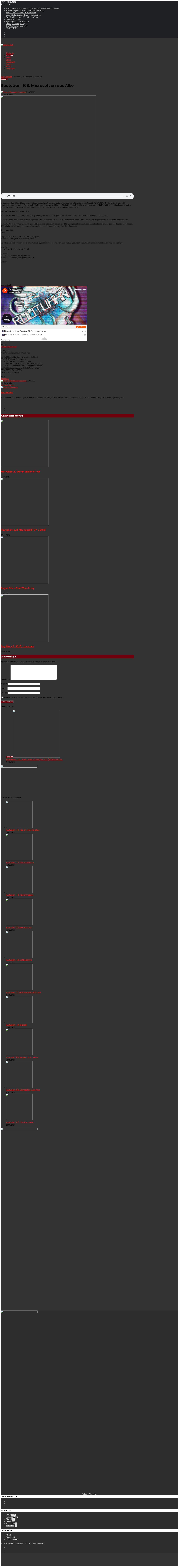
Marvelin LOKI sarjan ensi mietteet (20, 471)
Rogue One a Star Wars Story (17, 588)
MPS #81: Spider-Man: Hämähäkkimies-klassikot (25, 10)
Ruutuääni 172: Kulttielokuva (19, 959)
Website (4, 693)
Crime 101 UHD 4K (14, 19)
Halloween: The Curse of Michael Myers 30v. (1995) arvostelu (34, 759)
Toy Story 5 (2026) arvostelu (17, 646)
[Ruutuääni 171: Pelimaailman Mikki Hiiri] (19, 990)
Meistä (8, 66)
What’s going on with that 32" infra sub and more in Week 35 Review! (33, 8)
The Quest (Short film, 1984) (17, 26)
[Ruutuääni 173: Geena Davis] (19, 925)
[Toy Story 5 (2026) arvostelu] (24, 641)
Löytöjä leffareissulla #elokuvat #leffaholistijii (23, 15)
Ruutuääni (22, 92)
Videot (8, 57)
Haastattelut (10, 62)
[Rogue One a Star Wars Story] (24, 583)
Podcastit (9, 55)
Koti (2, 77)
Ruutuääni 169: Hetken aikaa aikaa (22, 1057)
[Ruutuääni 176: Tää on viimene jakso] (19, 827)
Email (4, 688)
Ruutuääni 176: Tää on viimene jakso (22, 830)
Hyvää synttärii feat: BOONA (17, 21)
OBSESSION (11, 28)
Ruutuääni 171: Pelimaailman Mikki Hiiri (23, 992)
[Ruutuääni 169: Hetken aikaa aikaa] (19, 1055)
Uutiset (8, 64)
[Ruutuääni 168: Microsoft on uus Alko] (19, 1087)
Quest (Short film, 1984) (15, 24)
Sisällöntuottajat (12, 1539)
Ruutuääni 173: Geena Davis (19, 927)
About (8, 1535)
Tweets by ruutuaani (9, 346)
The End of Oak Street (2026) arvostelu (21, 13)
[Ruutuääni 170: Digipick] (19, 1022)
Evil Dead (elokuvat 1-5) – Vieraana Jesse (22, 17)
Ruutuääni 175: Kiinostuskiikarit (20, 862)
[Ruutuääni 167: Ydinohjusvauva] (19, 1120)
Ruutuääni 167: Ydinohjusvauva (20, 1122)
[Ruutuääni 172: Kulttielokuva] (19, 957)
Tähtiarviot (10, 53)
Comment (5, 680)
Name (4, 684)
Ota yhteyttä (10, 68)
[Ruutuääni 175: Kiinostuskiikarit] (19, 860)
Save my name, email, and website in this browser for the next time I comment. (34, 697)
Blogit (8, 60)
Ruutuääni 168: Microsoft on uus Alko (23, 1089)
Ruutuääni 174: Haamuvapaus (19, 895)
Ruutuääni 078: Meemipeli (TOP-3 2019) (23, 530)
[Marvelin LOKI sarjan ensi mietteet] (24, 467)
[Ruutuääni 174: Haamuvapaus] (19, 892)
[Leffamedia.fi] (7, 45)
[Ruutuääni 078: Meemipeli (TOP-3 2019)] (24, 525)
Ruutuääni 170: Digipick (16, 1024)
